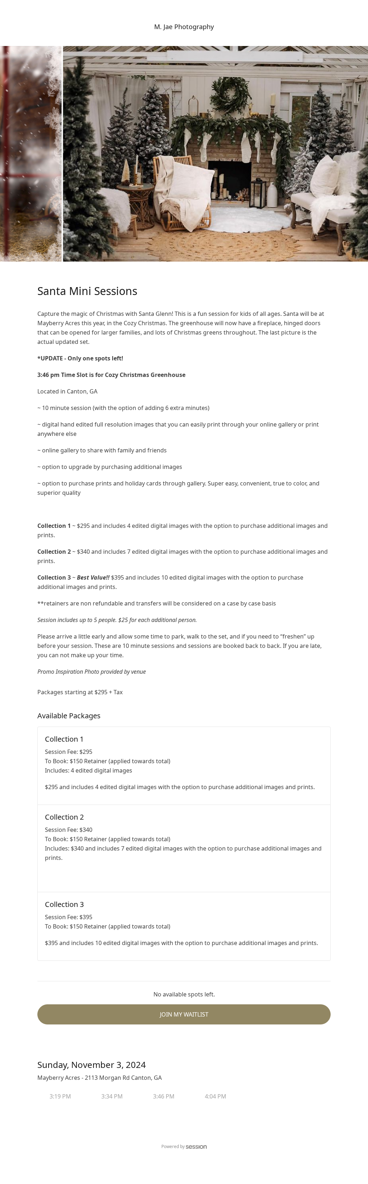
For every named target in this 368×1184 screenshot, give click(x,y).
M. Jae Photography (184, 26)
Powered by (173, 1146)
